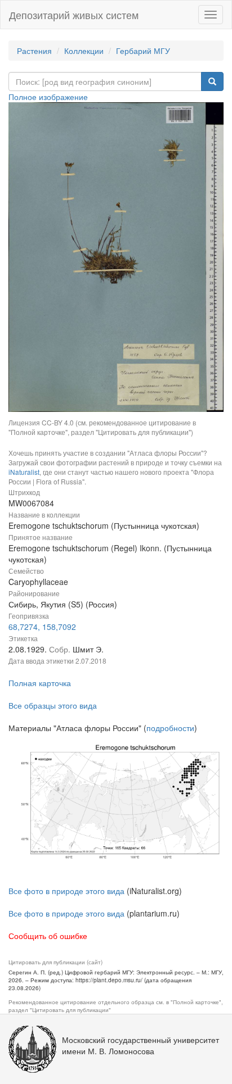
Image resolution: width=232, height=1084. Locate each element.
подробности (170, 727)
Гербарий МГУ (143, 50)
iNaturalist (23, 472)
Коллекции (84, 50)
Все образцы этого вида (52, 705)
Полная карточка (39, 682)
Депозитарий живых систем (74, 14)
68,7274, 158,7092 (42, 626)
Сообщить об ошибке (47, 935)
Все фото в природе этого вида (66, 890)
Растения (34, 50)
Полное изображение (48, 96)
